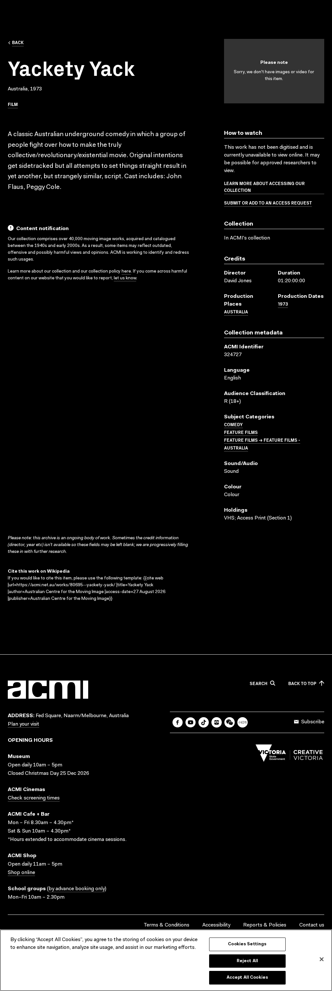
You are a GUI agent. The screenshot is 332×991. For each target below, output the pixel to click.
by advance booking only (77, 889)
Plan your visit (23, 724)
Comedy (233, 424)
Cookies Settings (247, 944)
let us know (125, 278)
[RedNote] (242, 722)
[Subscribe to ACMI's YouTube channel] (190, 722)
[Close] (321, 959)
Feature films (241, 432)
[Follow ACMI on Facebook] (177, 722)
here (126, 271)
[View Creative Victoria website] (289, 755)
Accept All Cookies (247, 977)
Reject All (247, 961)
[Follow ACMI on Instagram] (216, 722)
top (302, 683)
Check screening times (34, 798)
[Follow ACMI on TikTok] (203, 722)
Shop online (21, 872)
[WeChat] (229, 722)
